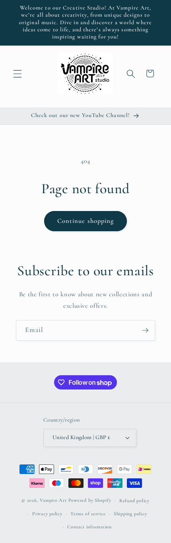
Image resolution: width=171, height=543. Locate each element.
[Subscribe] (145, 330)
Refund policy (134, 500)
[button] (17, 73)
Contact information (89, 527)
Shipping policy (130, 513)
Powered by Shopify (89, 500)
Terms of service (87, 513)
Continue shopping (85, 221)
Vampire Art (53, 500)
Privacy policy (47, 513)
